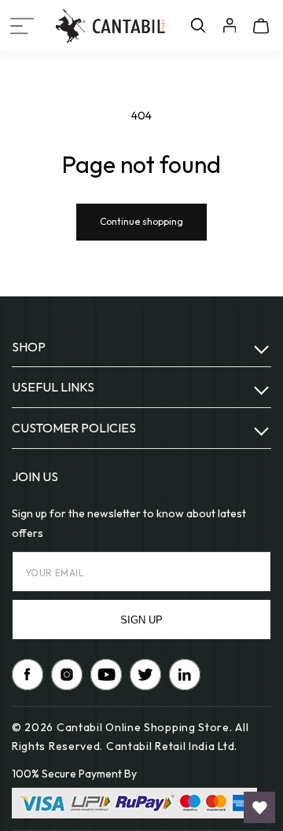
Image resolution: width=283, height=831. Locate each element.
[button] (22, 26)
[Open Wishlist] (259, 807)
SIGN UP (141, 620)
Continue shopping (141, 221)
